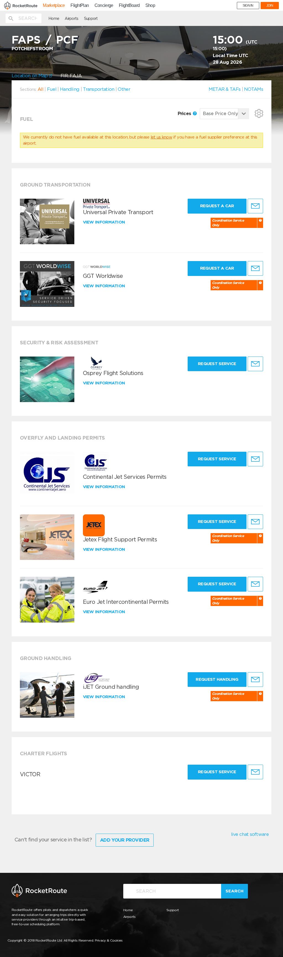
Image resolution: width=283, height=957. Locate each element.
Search (234, 891)
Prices (185, 113)
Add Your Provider (124, 840)
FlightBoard (129, 5)
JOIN (269, 5)
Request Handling (217, 679)
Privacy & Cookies (109, 940)
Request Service (217, 363)
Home (53, 18)
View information (104, 222)
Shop (150, 5)
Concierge (104, 5)
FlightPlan (79, 5)
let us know (161, 137)
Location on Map (30, 75)
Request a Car (217, 205)
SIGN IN (248, 5)
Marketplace (54, 5)
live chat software (250, 834)
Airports (71, 18)
